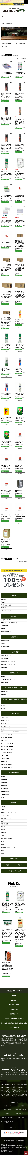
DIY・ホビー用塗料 (14, 652)
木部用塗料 (3, 608)
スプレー (3, 809)
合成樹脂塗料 (4, 779)
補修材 (2, 850)
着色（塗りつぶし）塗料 (6, 838)
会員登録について (21, 1113)
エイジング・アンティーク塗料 (8, 664)
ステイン (3, 806)
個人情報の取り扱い (7, 1117)
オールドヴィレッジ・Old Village (9, 726)
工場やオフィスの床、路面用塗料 (9, 622)
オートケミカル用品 (5, 646)
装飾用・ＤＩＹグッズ (6, 655)
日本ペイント (4, 740)
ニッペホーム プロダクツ (7, 743)
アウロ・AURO (4, 717)
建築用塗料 (3, 599)
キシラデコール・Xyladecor (8, 729)
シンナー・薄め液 (5, 815)
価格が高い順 (15, 55)
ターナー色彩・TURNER (6, 737)
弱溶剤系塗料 (4, 782)
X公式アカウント (14, 1127)
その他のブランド (5, 761)
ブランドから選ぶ (14, 713)
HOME (2, 23)
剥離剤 (2, 844)
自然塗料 (3, 602)
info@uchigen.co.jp (8, 1151)
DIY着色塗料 (4, 667)
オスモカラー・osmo (6, 723)
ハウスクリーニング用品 (6, 610)
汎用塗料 (14, 595)
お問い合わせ (20, 1117)
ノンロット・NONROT (6, 752)
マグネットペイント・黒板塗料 (8, 661)
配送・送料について (20, 1109)
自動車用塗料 (14, 637)
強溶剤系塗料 (4, 785)
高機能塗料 (3, 832)
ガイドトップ (7, 1106)
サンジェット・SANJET (6, 734)
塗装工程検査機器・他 (6, 631)
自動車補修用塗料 (5, 640)
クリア (2, 841)
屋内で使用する (4, 691)
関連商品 (3, 643)
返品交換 (7, 1113)
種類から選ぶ (14, 802)
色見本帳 (3, 676)
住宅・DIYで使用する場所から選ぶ (14, 688)
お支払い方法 (7, 1109)
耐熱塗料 (3, 827)
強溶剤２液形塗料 (5, 794)
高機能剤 (3, 628)
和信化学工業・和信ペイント (8, 764)
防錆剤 (2, 853)
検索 (2, 16)
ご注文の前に (20, 1106)
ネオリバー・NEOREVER (7, 749)
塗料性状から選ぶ (14, 772)
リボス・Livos (4, 755)
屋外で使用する (4, 708)
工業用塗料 (14, 616)
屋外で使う (3, 694)
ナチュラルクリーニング (14, 871)
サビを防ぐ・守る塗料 (6, 620)
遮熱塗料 (3, 829)
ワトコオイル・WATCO (6, 767)
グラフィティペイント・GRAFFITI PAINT (10, 732)
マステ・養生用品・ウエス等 (8, 679)
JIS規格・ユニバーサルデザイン (14, 865)
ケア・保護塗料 (4, 658)
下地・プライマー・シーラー (8, 818)
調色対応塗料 (14, 859)
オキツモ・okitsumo (6, 720)
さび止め (3, 821)
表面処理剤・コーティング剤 (8, 847)
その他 (2, 797)
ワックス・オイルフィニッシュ (8, 812)
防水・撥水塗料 (4, 824)
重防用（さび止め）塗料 (6, 605)
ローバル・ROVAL (5, 758)
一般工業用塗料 (4, 625)
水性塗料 (3, 776)
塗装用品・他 (14, 673)
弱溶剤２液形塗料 (5, 791)
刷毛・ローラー (4, 682)
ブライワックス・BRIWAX (7, 746)
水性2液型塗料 (4, 788)
